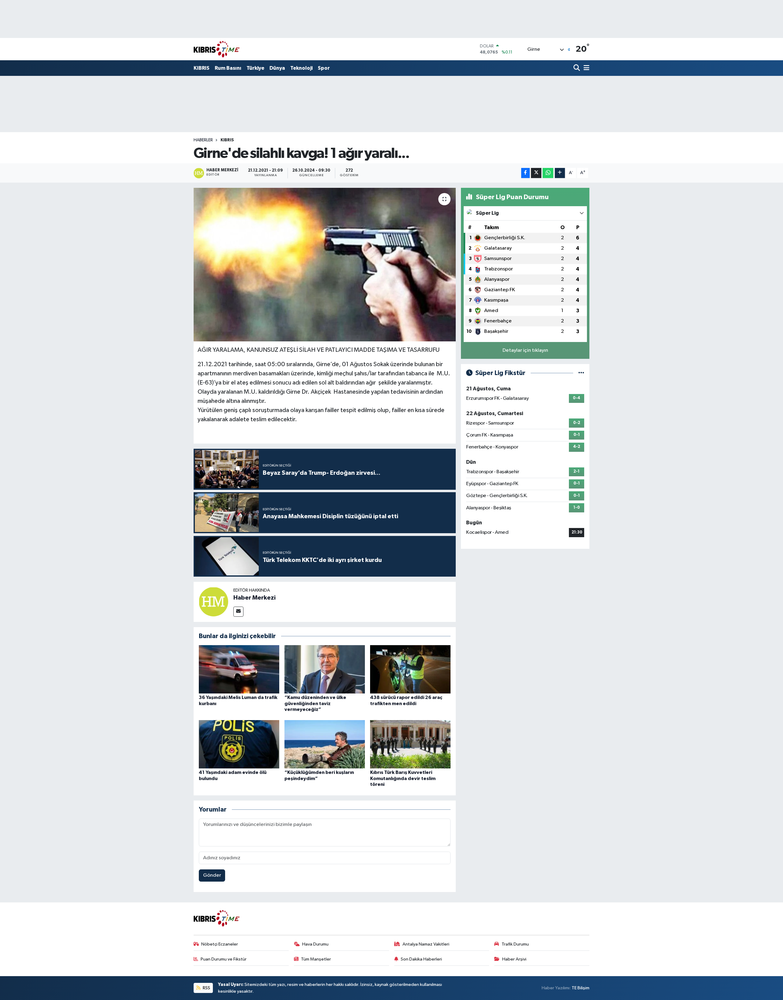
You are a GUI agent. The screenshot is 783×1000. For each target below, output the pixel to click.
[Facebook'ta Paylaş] (525, 173)
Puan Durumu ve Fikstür (224, 959)
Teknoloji (301, 68)
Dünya (277, 68)
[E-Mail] (238, 612)
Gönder (212, 875)
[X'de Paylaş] (536, 173)
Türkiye (255, 68)
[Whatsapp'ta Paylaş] (548, 173)
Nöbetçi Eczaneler (219, 944)
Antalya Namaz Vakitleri (426, 944)
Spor (324, 68)
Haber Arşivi (514, 959)
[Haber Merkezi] (213, 601)
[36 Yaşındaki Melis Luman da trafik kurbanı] (239, 669)
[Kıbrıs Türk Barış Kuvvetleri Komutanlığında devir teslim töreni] (410, 744)
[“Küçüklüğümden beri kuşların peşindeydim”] (324, 744)
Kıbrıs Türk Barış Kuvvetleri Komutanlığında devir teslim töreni (403, 778)
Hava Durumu (315, 944)
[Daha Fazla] (560, 173)
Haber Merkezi (254, 598)
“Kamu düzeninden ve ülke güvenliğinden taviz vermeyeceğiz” (315, 703)
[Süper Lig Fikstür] (581, 373)
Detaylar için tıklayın (525, 350)
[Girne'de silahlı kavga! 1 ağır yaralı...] (325, 264)
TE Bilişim (580, 988)
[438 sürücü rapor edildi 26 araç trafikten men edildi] (410, 669)
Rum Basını (228, 68)
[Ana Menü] (585, 68)
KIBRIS (202, 68)
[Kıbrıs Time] (216, 49)
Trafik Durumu (515, 944)
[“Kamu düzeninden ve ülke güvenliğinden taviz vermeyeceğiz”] (324, 669)
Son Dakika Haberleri (421, 959)
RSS (206, 988)
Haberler (203, 140)
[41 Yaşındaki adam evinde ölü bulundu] (239, 744)
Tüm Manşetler (316, 959)
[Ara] (577, 68)
